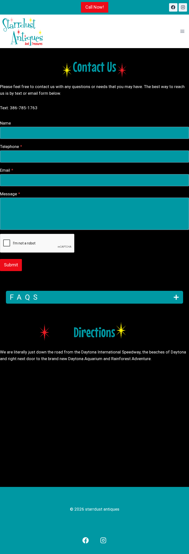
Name (5, 123)
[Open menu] (182, 31)
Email (6, 170)
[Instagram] (183, 7)
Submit (11, 264)
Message (10, 193)
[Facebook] (173, 7)
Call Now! (94, 7)
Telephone (11, 146)
